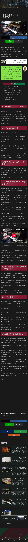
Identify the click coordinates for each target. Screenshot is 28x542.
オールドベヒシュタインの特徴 (11, 86)
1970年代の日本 (8, 97)
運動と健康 (7, 537)
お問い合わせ (21, 537)
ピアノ (3, 413)
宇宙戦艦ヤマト (5, 415)
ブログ (8, 413)
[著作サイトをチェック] (7, 431)
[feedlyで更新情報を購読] (20, 431)
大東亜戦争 (24, 413)
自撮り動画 (13, 413)
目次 (12, 83)
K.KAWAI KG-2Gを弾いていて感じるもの (13, 92)
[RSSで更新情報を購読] (14, 435)
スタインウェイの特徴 (9, 88)
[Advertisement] (14, 397)
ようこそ (7, 534)
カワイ (19, 413)
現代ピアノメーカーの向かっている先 (13, 90)
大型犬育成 (20, 535)
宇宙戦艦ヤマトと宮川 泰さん (11, 99)
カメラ (20, 534)
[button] (18, 41)
